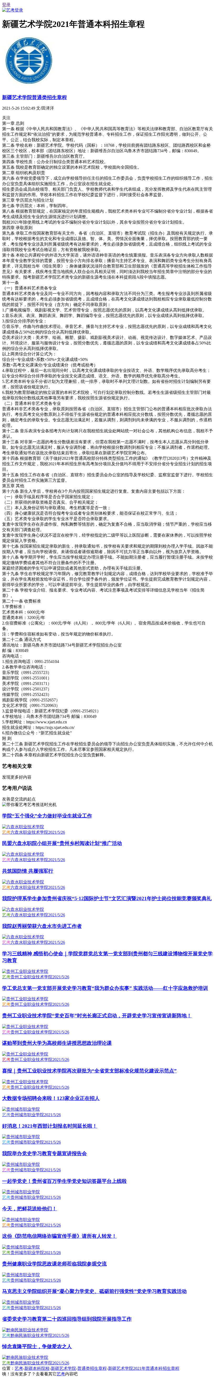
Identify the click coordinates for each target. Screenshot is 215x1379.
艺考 (19, 1368)
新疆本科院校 (37, 1368)
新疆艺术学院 (63, 1368)
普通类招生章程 (92, 1368)
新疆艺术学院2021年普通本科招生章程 (143, 1368)
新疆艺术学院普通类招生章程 (34, 97)
